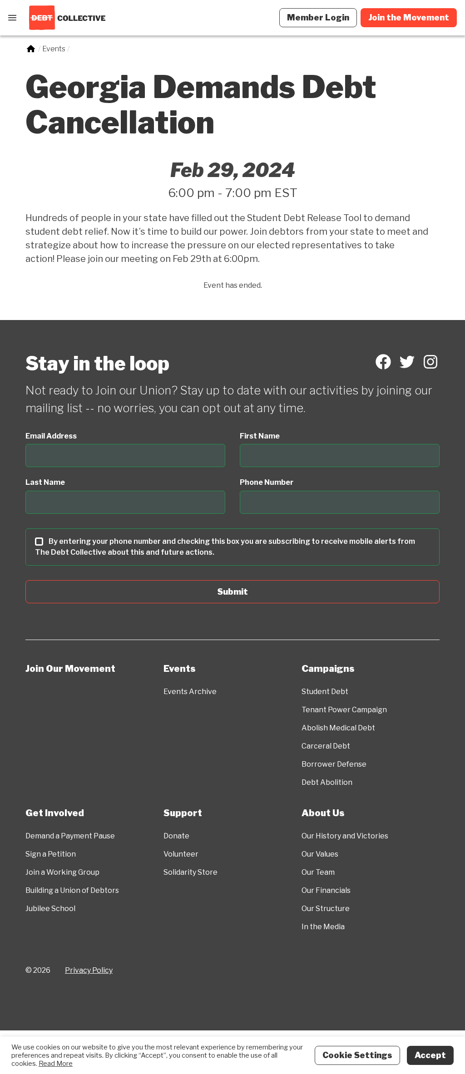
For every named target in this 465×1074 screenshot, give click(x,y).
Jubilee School (50, 908)
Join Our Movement (70, 668)
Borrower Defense (334, 764)
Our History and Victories (345, 836)
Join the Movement (408, 17)
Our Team (318, 872)
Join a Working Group (62, 872)
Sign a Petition (50, 854)
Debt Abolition (327, 782)
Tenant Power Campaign (344, 709)
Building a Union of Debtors (72, 890)
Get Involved (54, 813)
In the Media (323, 926)
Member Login (318, 17)
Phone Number (266, 482)
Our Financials (326, 890)
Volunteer (180, 854)
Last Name (45, 482)
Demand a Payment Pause (70, 836)
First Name (260, 436)
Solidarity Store (190, 872)
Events (179, 668)
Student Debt (325, 691)
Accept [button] (430, 1055)
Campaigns (328, 668)
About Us (323, 813)
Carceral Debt (326, 746)
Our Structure (326, 908)
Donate (176, 836)
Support (182, 813)
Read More (56, 1063)
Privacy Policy (89, 970)
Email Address (51, 436)
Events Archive (190, 691)
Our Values (320, 854)
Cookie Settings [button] (357, 1055)
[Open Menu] (12, 17)
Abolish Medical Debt (338, 728)
